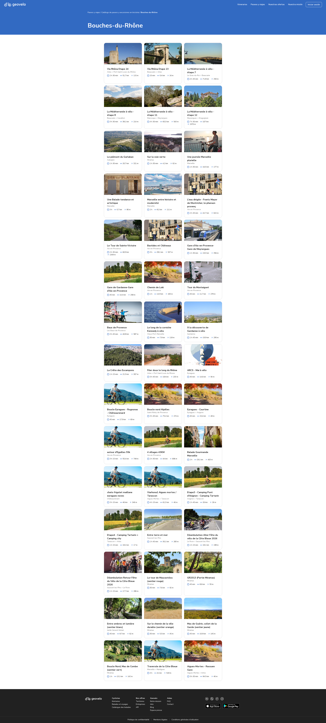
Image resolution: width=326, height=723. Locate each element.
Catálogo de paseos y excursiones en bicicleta (120, 12)
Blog (152, 707)
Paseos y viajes (94, 12)
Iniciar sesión (314, 4)
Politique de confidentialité (138, 719)
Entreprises (140, 704)
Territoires (140, 701)
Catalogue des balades (121, 707)
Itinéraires (116, 701)
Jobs (152, 704)
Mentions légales (160, 719)
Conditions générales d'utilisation (185, 719)
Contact (170, 704)
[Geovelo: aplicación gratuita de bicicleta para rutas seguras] (15, 5)
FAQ (169, 701)
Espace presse (156, 710)
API (137, 707)
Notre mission (155, 701)
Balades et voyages (120, 704)
